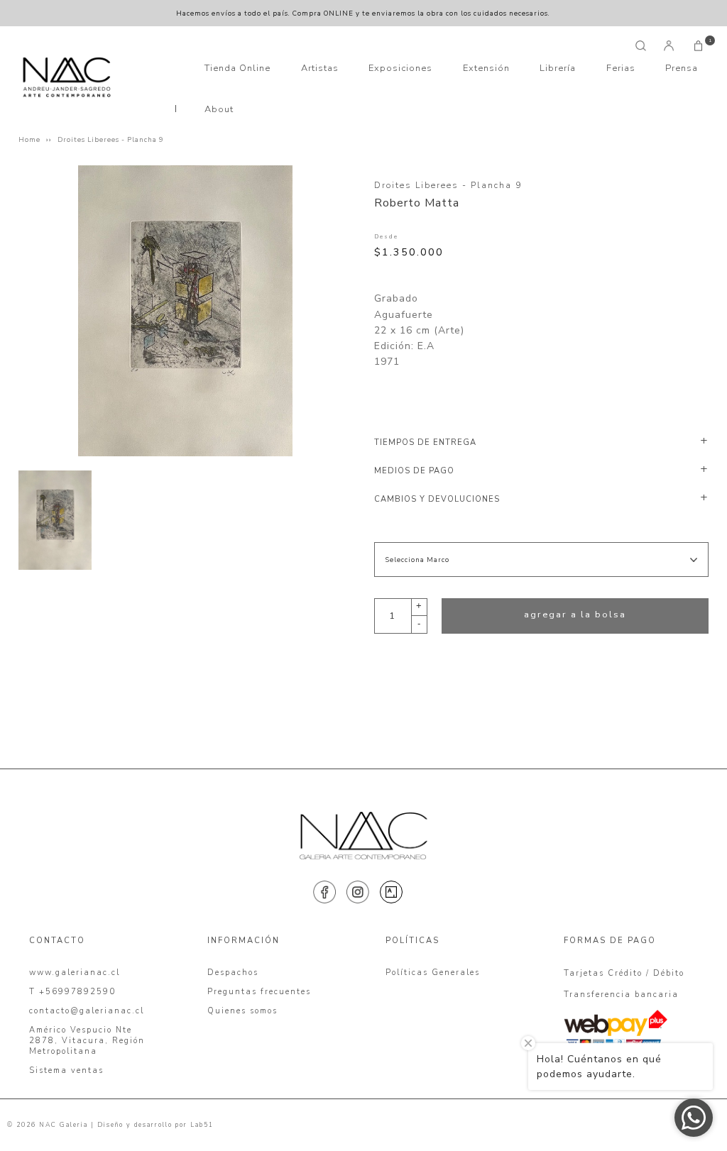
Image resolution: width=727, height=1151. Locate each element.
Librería (558, 68)
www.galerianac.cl (74, 972)
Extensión (486, 68)
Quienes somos (242, 1011)
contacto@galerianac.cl (86, 1011)
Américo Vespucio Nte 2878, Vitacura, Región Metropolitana (87, 1041)
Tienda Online (237, 68)
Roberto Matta (416, 203)
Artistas (320, 68)
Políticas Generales (433, 972)
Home (29, 139)
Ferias (620, 68)
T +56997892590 (72, 991)
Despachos (232, 972)
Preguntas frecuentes (259, 991)
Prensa (681, 68)
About (219, 109)
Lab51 (202, 1124)
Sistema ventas (66, 1070)
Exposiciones (400, 68)
